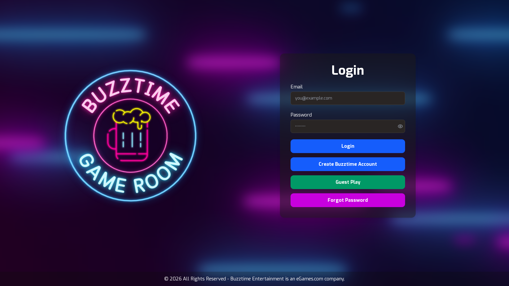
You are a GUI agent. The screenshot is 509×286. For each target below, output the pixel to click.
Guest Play (348, 182)
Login (347, 146)
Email (297, 87)
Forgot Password (348, 200)
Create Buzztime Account (348, 164)
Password (301, 115)
